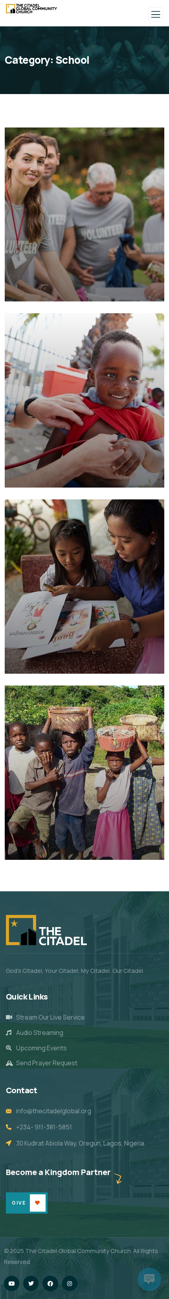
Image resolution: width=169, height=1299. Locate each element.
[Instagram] (69, 1283)
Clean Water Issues (51, 476)
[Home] (46, 930)
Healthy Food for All (52, 848)
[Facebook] (50, 1283)
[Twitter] (31, 1283)
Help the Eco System (54, 290)
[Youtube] (11, 1283)
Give (19, 1202)
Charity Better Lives (53, 662)
